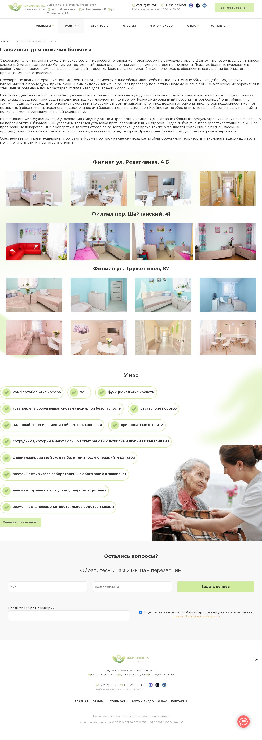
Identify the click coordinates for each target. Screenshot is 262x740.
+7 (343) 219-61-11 (109, 684)
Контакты (218, 25)
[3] (36, 241)
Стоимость (100, 25)
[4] (34, 188)
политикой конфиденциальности (196, 616)
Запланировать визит (20, 522)
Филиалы (43, 25)
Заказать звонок (234, 7)
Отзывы (129, 25)
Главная (5, 40)
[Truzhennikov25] (228, 337)
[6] (225, 241)
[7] (162, 241)
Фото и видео (161, 25)
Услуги (71, 25)
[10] (99, 188)
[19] (228, 188)
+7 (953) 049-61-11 (134, 684)
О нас (191, 25)
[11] (163, 188)
